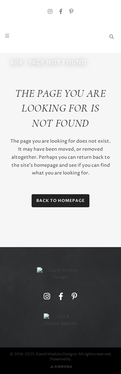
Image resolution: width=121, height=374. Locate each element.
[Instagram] (50, 11)
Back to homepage (60, 200)
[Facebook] (61, 11)
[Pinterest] (71, 11)
